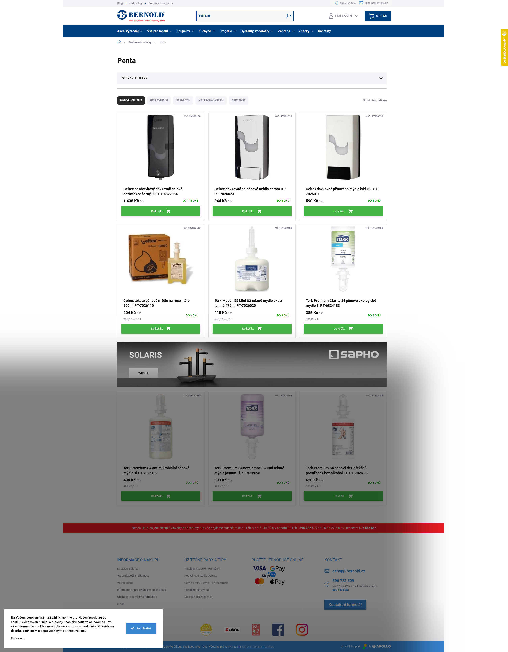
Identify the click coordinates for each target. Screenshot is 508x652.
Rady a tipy (135, 3)
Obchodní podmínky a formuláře (137, 596)
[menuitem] (130, 31)
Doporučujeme (131, 100)
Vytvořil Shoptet (350, 646)
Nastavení (17, 638)
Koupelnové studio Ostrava (201, 575)
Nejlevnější (159, 100)
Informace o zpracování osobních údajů (141, 589)
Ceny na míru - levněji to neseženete (206, 582)
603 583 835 (367, 528)
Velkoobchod (125, 582)
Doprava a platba (159, 3)
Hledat (289, 15)
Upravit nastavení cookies (258, 646)
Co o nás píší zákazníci (198, 596)
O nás (120, 604)
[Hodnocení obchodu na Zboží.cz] (232, 630)
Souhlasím (143, 628)
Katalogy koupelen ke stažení (202, 568)
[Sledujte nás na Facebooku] (278, 630)
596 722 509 (308, 528)
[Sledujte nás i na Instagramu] (302, 630)
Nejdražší (183, 100)
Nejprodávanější (211, 100)
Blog (120, 3)
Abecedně (238, 100)
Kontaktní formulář (345, 604)
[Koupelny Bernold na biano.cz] (256, 630)
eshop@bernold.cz (348, 571)
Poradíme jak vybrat (196, 589)
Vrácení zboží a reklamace (133, 575)
